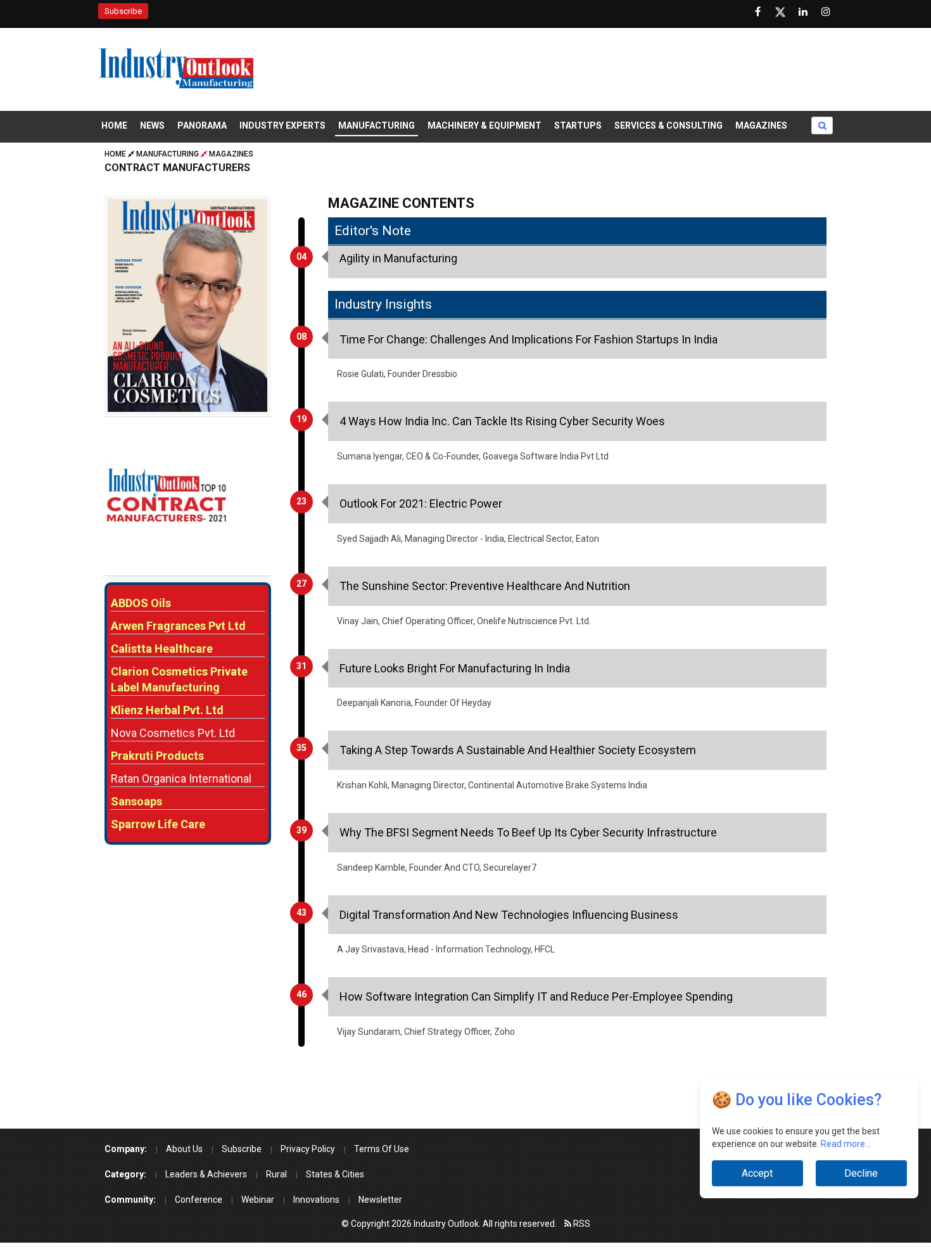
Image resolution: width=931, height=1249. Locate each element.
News (152, 125)
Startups (578, 125)
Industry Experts (282, 125)
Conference (198, 1200)
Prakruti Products (157, 755)
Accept (757, 1173)
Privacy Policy (308, 1149)
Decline (861, 1173)
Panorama (202, 125)
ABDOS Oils (141, 603)
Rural (276, 1174)
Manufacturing (376, 125)
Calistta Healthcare (162, 648)
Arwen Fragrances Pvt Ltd (178, 625)
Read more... (846, 1144)
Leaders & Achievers (206, 1174)
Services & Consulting (668, 125)
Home (114, 125)
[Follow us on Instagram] (826, 12)
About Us (184, 1149)
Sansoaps (136, 801)
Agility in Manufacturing (398, 258)
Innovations (316, 1200)
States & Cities (335, 1174)
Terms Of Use (381, 1149)
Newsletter (380, 1200)
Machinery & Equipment (485, 125)
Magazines (761, 125)
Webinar (257, 1200)
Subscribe (123, 11)
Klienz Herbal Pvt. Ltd (167, 710)
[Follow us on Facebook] (757, 12)
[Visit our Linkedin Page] (803, 12)
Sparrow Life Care (158, 824)
